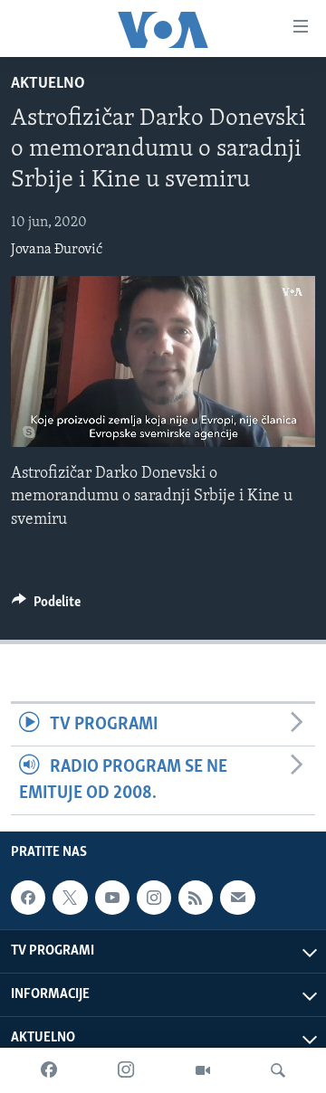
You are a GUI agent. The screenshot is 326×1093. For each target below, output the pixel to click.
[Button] (46, 606)
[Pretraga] (278, 1070)
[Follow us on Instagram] (154, 897)
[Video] (203, 1070)
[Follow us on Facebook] (28, 897)
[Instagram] (126, 1070)
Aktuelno (48, 84)
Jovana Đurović (56, 249)
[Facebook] (49, 1070)
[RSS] (195, 897)
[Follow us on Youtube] (112, 897)
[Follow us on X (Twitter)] (70, 897)
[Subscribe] (237, 897)
